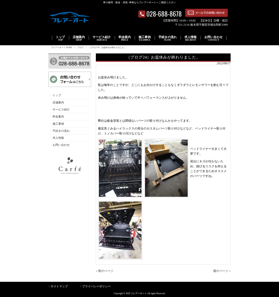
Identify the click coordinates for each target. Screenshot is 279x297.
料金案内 (58, 116)
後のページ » (222, 270)
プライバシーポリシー (96, 286)
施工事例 (58, 123)
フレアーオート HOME (61, 47)
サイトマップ (59, 286)
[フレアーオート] (69, 22)
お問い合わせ (61, 144)
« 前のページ (104, 270)
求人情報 (58, 137)
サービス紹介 (61, 109)
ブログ (80, 47)
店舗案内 (58, 102)
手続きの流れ (61, 130)
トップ (57, 95)
